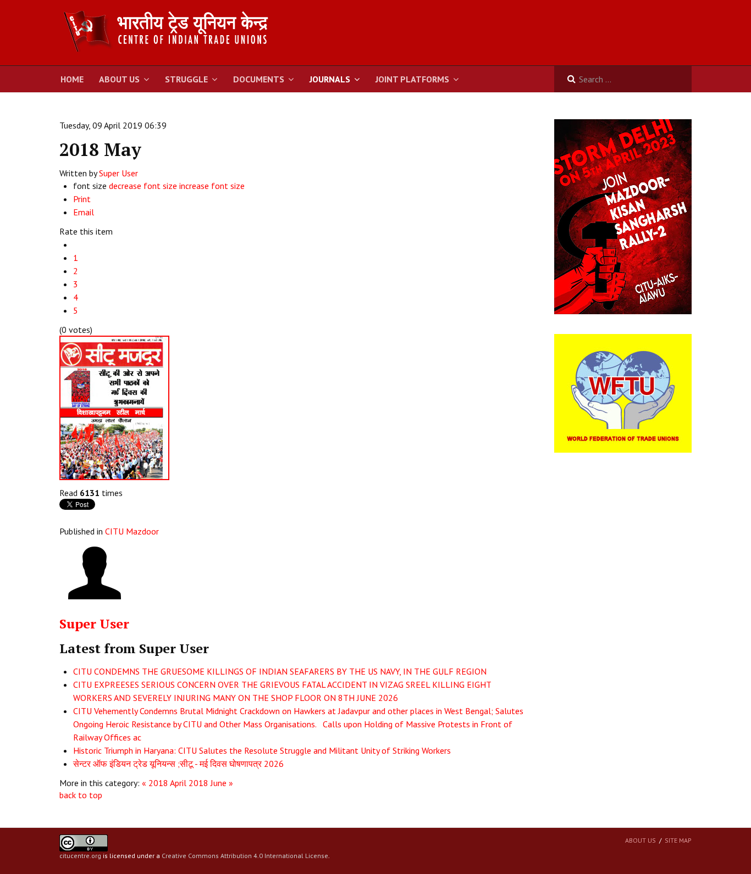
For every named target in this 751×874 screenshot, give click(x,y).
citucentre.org (80, 855)
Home (72, 79)
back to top (80, 794)
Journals (330, 79)
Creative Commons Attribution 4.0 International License (245, 855)
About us (640, 840)
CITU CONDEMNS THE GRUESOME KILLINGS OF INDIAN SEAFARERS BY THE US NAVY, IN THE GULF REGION (280, 671)
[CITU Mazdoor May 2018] (114, 406)
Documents (258, 79)
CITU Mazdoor (132, 531)
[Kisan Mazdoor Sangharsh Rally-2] (623, 216)
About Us (119, 79)
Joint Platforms (412, 79)
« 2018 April (164, 782)
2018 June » (211, 782)
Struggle (186, 79)
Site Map (678, 840)
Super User (118, 173)
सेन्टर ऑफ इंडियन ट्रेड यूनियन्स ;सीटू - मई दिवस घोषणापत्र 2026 (178, 763)
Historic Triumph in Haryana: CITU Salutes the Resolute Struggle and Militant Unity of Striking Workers (262, 750)
